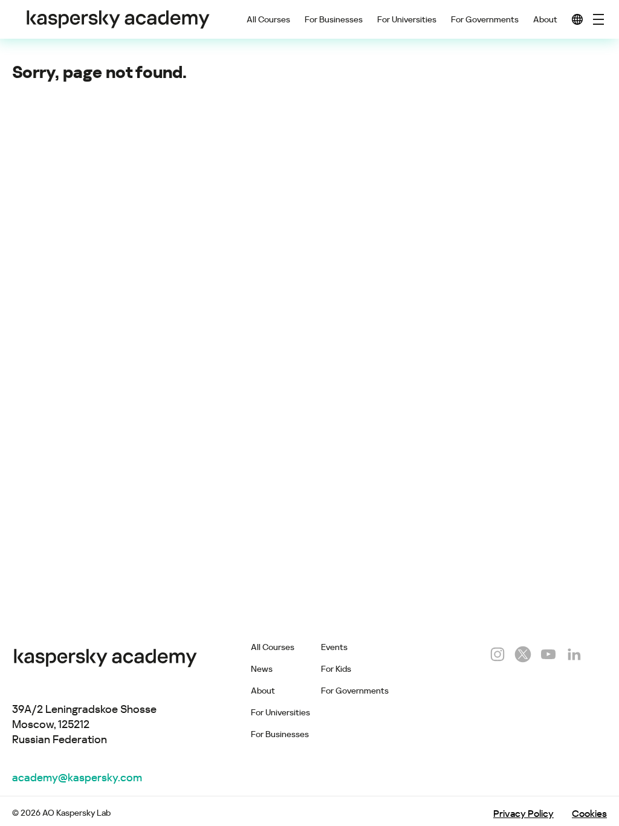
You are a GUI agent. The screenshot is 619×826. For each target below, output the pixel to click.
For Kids (336, 669)
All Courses (268, 19)
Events (334, 647)
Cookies (589, 813)
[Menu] (598, 19)
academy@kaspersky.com (77, 777)
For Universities (406, 19)
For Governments (485, 19)
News (262, 669)
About (545, 19)
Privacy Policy (523, 813)
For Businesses (334, 19)
